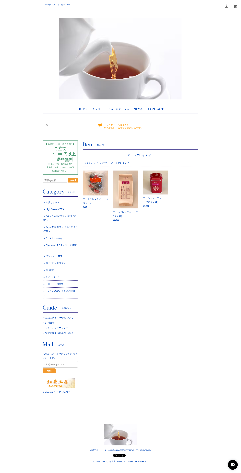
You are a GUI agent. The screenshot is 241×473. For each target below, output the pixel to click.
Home (87, 162)
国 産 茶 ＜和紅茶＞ (56, 263)
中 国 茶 (50, 270)
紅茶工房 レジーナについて (59, 317)
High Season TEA (55, 209)
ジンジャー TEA (54, 256)
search (73, 180)
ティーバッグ (100, 162)
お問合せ (49, 322)
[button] (118, 109)
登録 (49, 370)
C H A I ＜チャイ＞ (55, 238)
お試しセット (52, 202)
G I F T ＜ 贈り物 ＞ (56, 284)
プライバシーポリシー (56, 327)
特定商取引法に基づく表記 (59, 333)
